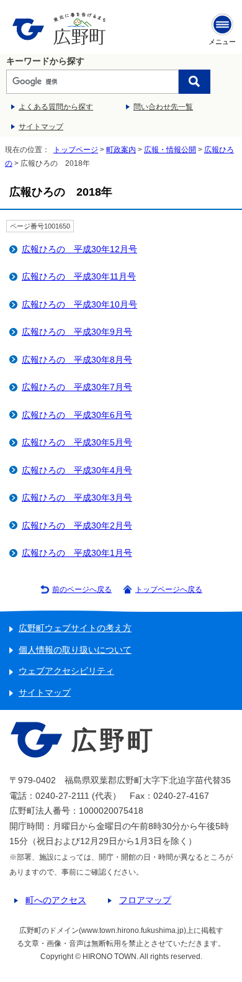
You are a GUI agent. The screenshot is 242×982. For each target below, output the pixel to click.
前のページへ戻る (82, 589)
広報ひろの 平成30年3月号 (77, 497)
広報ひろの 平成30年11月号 (79, 276)
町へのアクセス (55, 900)
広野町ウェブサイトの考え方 (75, 628)
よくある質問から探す (56, 106)
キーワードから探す (45, 61)
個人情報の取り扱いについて (75, 650)
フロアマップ (145, 900)
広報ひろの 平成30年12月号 (79, 249)
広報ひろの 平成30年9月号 (77, 332)
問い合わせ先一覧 (163, 106)
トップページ (75, 149)
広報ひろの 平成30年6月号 (77, 415)
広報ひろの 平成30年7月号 (77, 387)
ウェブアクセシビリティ (66, 671)
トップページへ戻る (168, 589)
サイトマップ (41, 126)
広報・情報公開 (170, 149)
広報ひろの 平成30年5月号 (77, 442)
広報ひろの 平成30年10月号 (79, 304)
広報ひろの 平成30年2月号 (77, 525)
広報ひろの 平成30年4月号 (77, 470)
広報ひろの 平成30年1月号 (77, 553)
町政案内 (121, 149)
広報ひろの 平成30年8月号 (77, 360)
